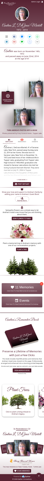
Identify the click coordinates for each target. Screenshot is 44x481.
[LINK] (37, 42)
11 (42, 284)
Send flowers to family (22, 218)
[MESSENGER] (22, 36)
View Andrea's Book (22, 370)
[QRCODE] (6, 36)
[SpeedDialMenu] (39, 476)
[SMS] (22, 42)
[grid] (22, 103)
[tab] (9, 141)
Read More (22, 180)
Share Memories (23, 471)
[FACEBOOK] (14, 36)
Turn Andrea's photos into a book (22, 130)
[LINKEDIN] (6, 42)
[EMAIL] (14, 42)
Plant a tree (22, 249)
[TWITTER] (30, 36)
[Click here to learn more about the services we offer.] (22, 462)
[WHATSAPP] (37, 36)
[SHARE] (30, 42)
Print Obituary (23, 184)
